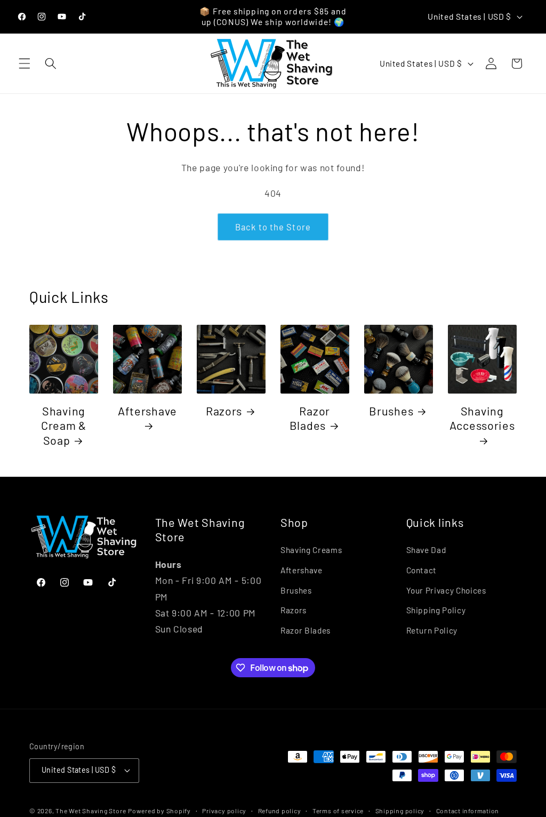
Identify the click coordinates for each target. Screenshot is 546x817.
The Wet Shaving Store (90, 810)
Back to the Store (273, 226)
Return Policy (432, 630)
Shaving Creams (311, 550)
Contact (421, 570)
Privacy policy (224, 810)
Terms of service (338, 810)
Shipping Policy (436, 610)
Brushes (391, 411)
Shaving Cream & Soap (63, 425)
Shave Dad (426, 550)
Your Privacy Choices (446, 590)
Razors (224, 411)
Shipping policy (400, 810)
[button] (24, 63)
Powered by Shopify (159, 810)
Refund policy (279, 810)
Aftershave (147, 411)
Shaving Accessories (482, 418)
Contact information (468, 810)
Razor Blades (310, 418)
